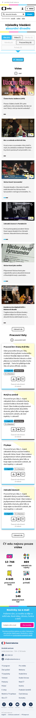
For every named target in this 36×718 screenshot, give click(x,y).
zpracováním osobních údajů (22, 635)
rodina (18, 18)
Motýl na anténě (11, 394)
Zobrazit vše (18, 329)
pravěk (13, 18)
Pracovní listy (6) (25, 42)
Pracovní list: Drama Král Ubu (16, 346)
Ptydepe (7, 445)
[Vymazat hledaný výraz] (23, 14)
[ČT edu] (6, 9)
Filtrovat (19, 60)
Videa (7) (17, 37)
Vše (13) (6, 37)
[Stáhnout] (13, 379)
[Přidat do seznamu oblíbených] (32, 80)
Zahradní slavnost (11, 490)
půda (23, 18)
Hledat (29, 14)
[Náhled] (18, 379)
